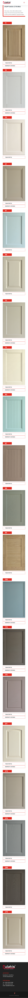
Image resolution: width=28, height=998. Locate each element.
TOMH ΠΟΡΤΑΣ (8, 63)
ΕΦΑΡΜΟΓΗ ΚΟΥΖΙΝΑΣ (10, 65)
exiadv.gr (17, 995)
